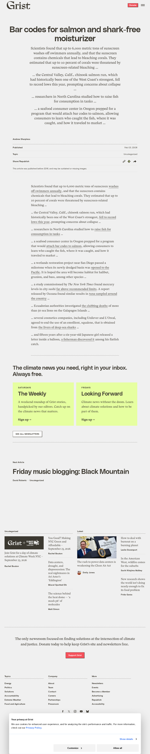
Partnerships (54, 700)
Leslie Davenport (129, 549)
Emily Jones (89, 572)
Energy (8, 683)
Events (95, 687)
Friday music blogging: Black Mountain (71, 471)
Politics (8, 687)
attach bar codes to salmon (83, 113)
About (51, 683)
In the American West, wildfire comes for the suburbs (133, 562)
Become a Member (101, 691)
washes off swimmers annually (56, 53)
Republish (97, 700)
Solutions (9, 691)
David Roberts (20, 480)
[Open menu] (142, 5)
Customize (72, 748)
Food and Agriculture (15, 704)
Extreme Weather (13, 700)
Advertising (97, 695)
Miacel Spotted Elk (57, 585)
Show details (126, 739)
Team (50, 687)
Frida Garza (126, 594)
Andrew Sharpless (21, 139)
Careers (52, 695)
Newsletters (97, 683)
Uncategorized (130, 154)
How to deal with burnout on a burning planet (131, 542)
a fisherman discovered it (77, 339)
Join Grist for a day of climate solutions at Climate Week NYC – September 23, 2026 (24, 556)
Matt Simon (53, 609)
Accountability (12, 695)
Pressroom (53, 704)
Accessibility (98, 704)
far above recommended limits (76, 289)
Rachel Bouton (12, 566)
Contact (52, 691)
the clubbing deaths (95, 306)
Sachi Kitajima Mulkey (131, 570)
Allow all (117, 748)
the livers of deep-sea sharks (57, 327)
